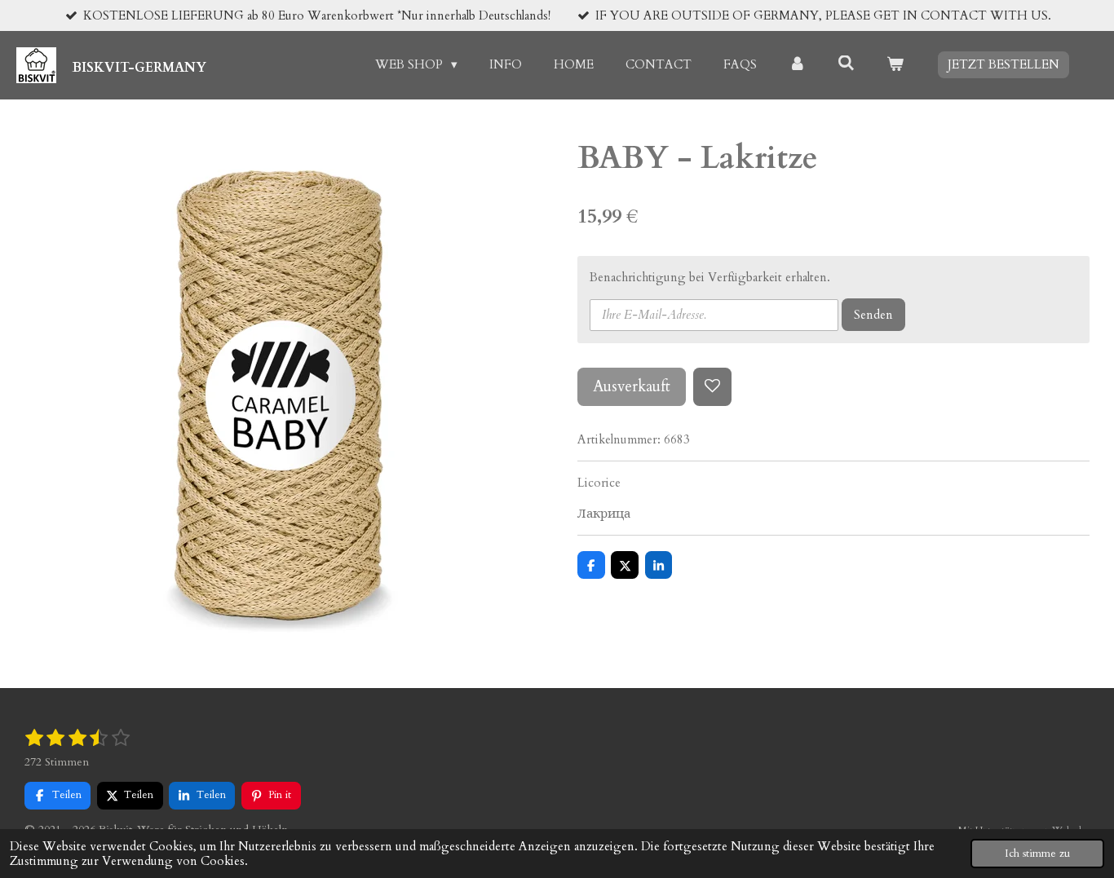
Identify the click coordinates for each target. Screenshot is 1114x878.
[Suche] (846, 63)
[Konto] (797, 64)
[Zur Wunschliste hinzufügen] (712, 387)
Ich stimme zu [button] (1037, 853)
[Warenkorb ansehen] (895, 64)
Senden (873, 315)
